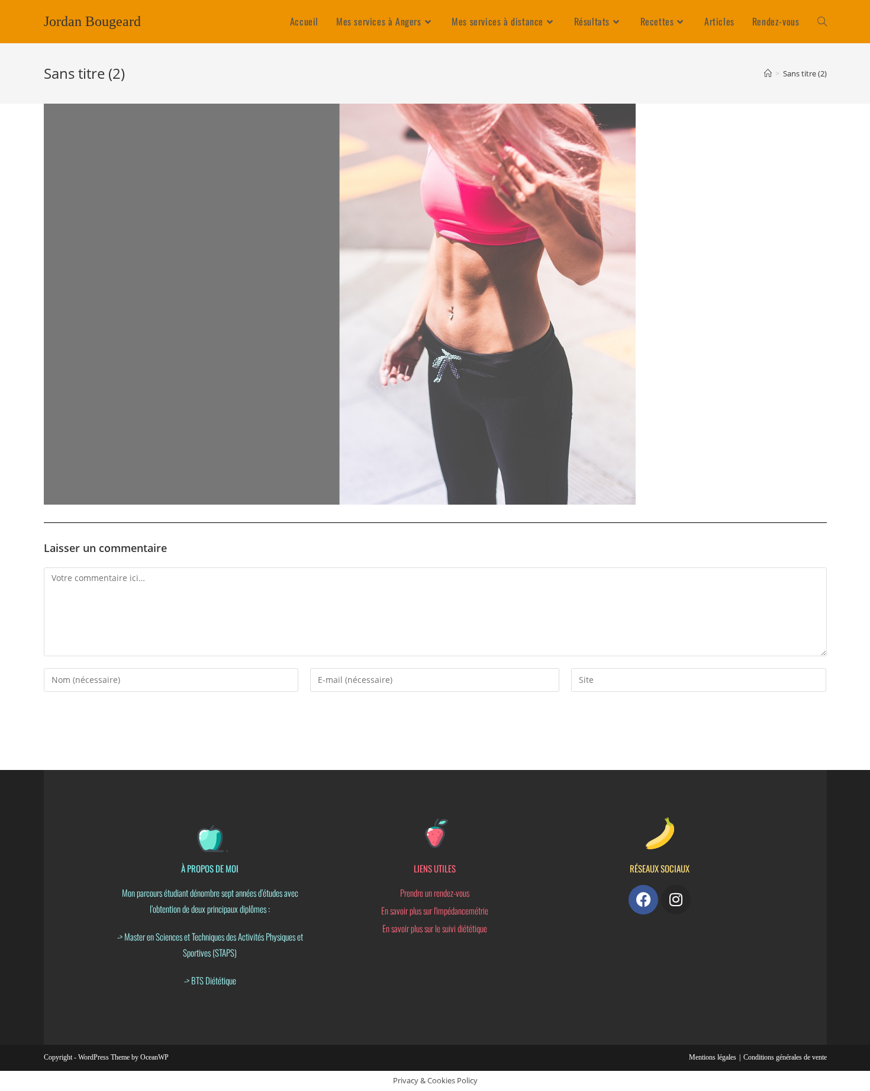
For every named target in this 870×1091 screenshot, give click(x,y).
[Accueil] (768, 73)
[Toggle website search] (822, 21)
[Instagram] (676, 899)
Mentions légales (712, 1057)
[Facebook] (643, 899)
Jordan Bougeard (92, 21)
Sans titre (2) (805, 73)
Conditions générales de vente (785, 1057)
